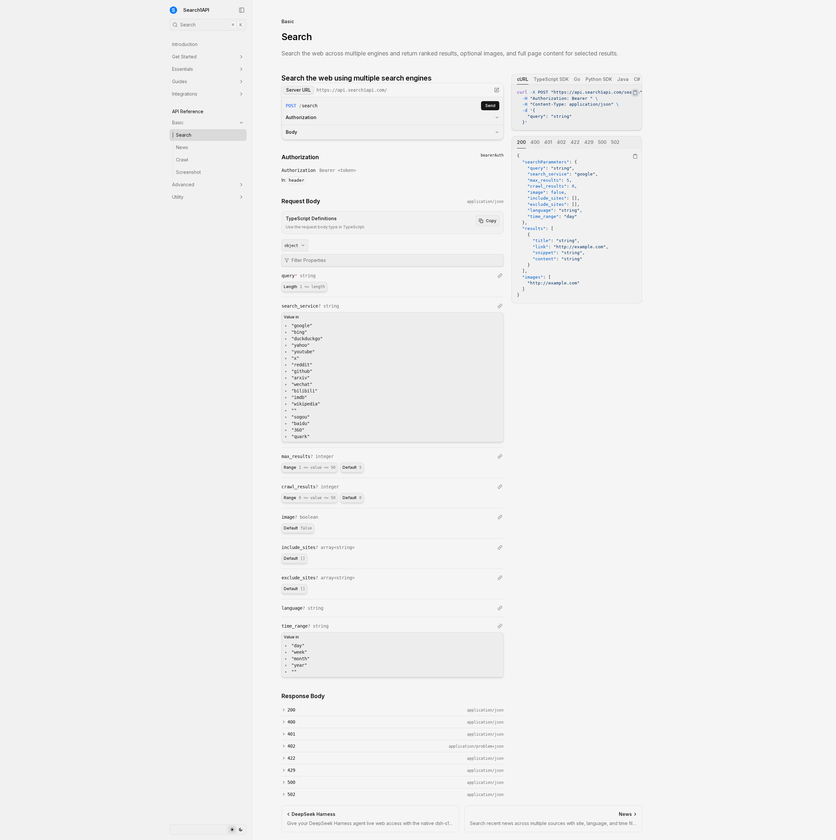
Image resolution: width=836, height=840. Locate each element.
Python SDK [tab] (599, 79)
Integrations (184, 94)
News (182, 147)
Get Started (184, 56)
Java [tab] (623, 79)
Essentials (182, 69)
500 (291, 782)
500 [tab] (602, 142)
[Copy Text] (635, 93)
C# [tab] (637, 79)
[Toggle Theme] (236, 829)
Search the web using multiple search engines (356, 78)
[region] (577, 107)
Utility (178, 197)
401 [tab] (548, 142)
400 (291, 722)
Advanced (183, 184)
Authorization (301, 117)
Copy (491, 220)
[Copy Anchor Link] (437, 78)
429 (291, 770)
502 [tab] (615, 142)
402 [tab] (561, 142)
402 (291, 746)
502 (291, 794)
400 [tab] (534, 142)
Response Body (303, 696)
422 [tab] (575, 142)
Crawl (182, 159)
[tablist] (577, 79)
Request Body (300, 201)
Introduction (185, 44)
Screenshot (188, 172)
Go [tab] (577, 79)
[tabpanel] (577, 107)
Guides (179, 81)
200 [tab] (521, 142)
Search (211, 24)
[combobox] (294, 245)
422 (291, 758)
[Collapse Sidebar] (242, 10)
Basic (178, 122)
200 (291, 709)
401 (291, 734)
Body (291, 132)
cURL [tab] (522, 79)
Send (490, 105)
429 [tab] (588, 142)
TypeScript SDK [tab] (551, 79)
